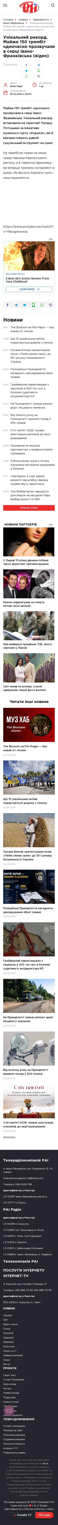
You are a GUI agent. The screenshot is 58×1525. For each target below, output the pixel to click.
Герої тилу (9, 1375)
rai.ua (45, 1463)
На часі (7, 1389)
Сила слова (9, 1384)
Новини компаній (13, 1355)
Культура (8, 1346)
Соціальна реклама (14, 1439)
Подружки (9, 1397)
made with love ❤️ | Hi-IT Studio (29, 1506)
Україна (7, 1315)
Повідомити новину (14, 1453)
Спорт (6, 1360)
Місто (6, 1364)
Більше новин (29, 508)
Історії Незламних (13, 1380)
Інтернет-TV (10, 1448)
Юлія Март (16, 85)
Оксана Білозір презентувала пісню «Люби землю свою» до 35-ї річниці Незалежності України (27, 855)
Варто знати (10, 1324)
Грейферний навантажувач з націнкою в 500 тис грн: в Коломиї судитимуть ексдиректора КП (26, 965)
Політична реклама (14, 1435)
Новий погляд (11, 1393)
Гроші (6, 1329)
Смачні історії (11, 1402)
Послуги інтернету (14, 1444)
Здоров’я (8, 1338)
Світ (5, 1320)
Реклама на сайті (13, 1430)
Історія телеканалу (14, 1426)
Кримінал (8, 1342)
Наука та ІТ (10, 1351)
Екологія (8, 1333)
